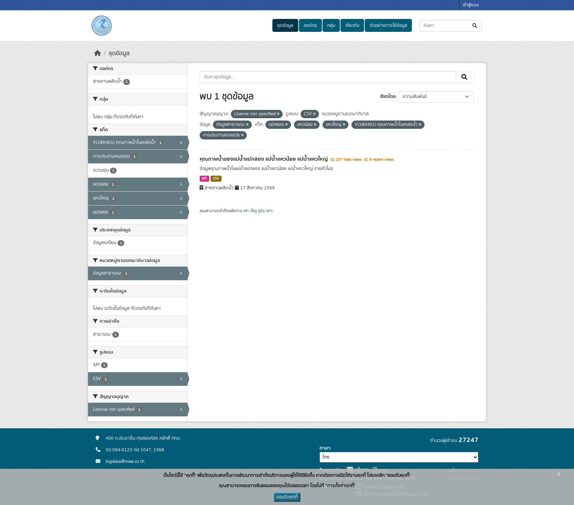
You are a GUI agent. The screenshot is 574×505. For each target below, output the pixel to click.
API (204, 178)
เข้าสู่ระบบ (471, 5)
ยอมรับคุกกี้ (287, 497)
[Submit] (475, 26)
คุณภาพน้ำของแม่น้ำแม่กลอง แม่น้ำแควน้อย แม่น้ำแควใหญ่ (264, 159)
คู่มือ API (264, 211)
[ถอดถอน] (278, 114)
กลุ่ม (331, 25)
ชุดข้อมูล (285, 25)
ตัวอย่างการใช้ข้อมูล (388, 25)
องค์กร (310, 25)
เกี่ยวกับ (352, 25)
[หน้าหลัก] (97, 53)
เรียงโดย (388, 96)
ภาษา (325, 448)
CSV (216, 178)
